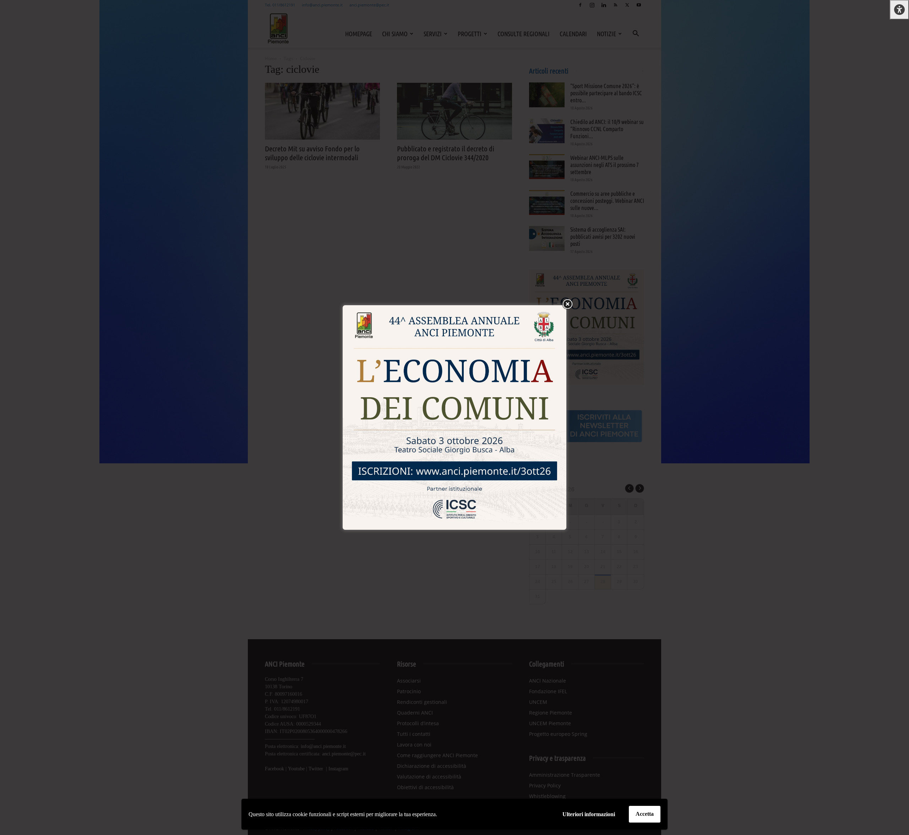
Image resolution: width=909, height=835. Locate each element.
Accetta (645, 814)
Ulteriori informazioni (588, 814)
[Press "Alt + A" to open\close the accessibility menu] (899, 10)
